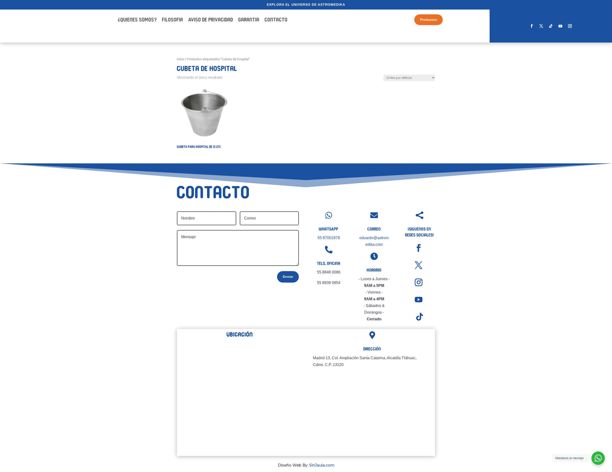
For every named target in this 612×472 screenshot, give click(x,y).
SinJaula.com (321, 465)
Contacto (276, 20)
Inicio (180, 59)
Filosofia (172, 20)
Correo (374, 229)
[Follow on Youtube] (560, 26)
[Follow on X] (541, 26)
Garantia (248, 20)
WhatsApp (328, 229)
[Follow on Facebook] (532, 26)
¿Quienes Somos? (137, 20)
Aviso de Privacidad (210, 20)
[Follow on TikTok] (551, 26)
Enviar (288, 277)
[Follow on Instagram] (570, 26)
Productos (428, 19)
